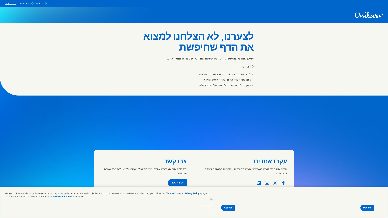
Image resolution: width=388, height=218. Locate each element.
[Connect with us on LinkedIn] (259, 183)
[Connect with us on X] (275, 183)
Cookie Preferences (61, 196)
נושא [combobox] (41, 3)
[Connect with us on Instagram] (267, 183)
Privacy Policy (192, 193)
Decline (367, 207)
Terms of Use (173, 193)
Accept (228, 207)
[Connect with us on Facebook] (283, 183)
